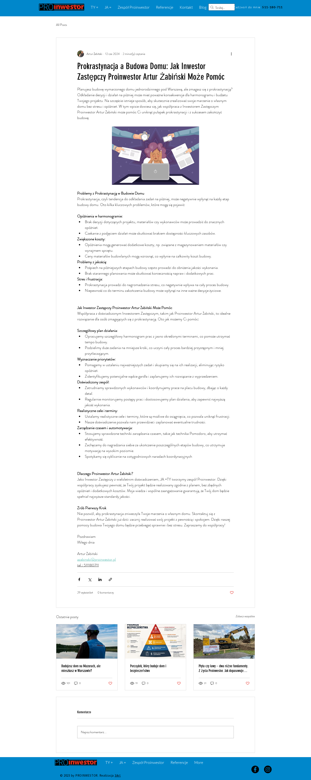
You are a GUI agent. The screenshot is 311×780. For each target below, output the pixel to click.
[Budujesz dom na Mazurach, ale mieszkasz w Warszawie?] (86, 641)
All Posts (61, 25)
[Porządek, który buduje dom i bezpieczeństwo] (155, 641)
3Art (118, 775)
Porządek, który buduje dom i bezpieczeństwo (148, 668)
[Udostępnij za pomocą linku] (110, 579)
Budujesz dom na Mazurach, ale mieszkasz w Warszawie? (80, 668)
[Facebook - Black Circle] (255, 769)
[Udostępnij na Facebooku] (79, 579)
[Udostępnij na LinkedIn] (100, 579)
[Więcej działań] (231, 53)
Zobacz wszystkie (245, 616)
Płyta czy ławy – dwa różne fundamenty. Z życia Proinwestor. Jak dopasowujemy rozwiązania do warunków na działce (223, 668)
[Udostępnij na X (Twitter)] (90, 579)
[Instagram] (268, 769)
